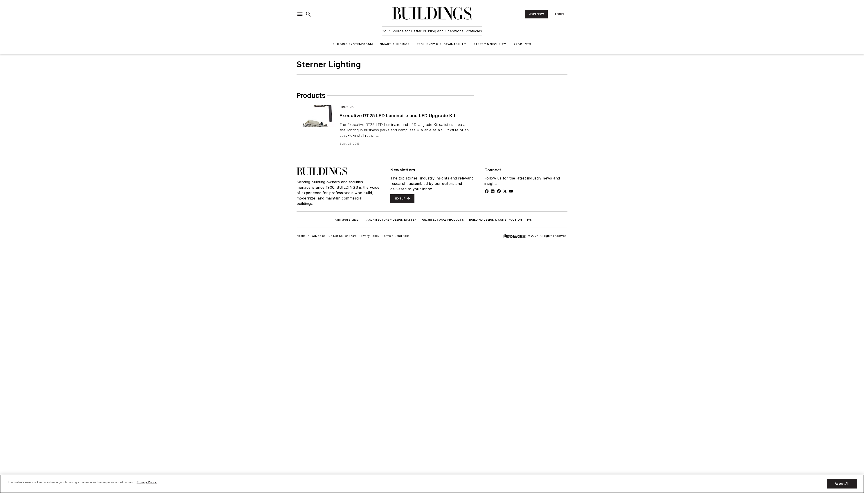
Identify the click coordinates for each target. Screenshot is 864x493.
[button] (300, 14)
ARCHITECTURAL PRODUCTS (443, 219)
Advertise (319, 236)
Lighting (347, 107)
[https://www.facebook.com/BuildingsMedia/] (486, 191)
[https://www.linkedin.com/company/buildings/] (492, 191)
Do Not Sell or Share (342, 236)
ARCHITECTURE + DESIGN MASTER (391, 219)
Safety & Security (489, 44)
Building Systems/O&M (353, 44)
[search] (308, 14)
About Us (303, 236)
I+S (529, 219)
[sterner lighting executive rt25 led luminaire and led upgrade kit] (316, 116)
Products (522, 44)
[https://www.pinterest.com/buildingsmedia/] (499, 191)
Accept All (842, 483)
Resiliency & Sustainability (441, 44)
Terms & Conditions (396, 236)
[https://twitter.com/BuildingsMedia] (505, 191)
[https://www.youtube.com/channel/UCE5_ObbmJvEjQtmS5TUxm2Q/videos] (511, 191)
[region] (432, 484)
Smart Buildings (395, 44)
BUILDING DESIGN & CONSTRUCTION (495, 219)
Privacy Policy (369, 236)
